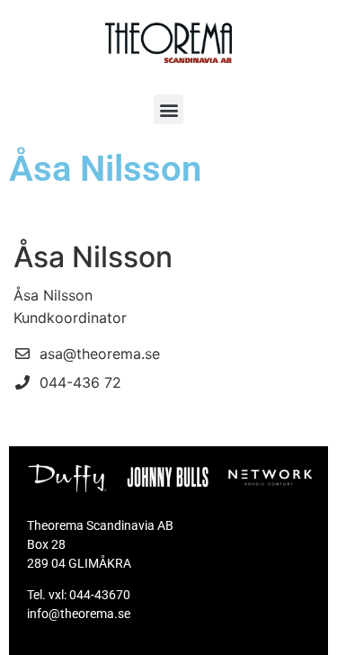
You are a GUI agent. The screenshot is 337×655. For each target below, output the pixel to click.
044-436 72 (80, 382)
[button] (168, 109)
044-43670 (99, 595)
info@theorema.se (78, 613)
